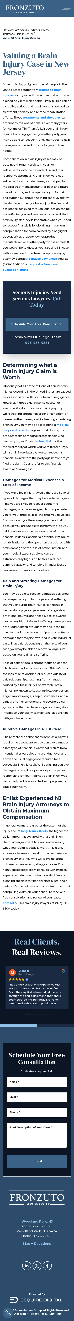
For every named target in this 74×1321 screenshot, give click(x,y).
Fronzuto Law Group (15, 29)
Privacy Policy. (39, 1313)
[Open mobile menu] (65, 8)
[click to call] (8, 1313)
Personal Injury (39, 29)
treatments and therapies (42, 117)
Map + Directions (37, 1244)
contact (8, 903)
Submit (37, 1161)
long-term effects (34, 831)
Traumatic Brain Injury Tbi (18, 33)
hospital (45, 441)
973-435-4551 (37, 343)
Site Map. (55, 1313)
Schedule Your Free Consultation (36, 324)
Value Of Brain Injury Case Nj (21, 38)
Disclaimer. (21, 1313)
